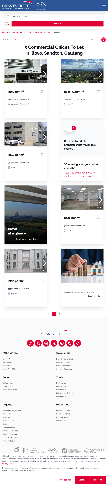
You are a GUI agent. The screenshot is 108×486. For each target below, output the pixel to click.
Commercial (16, 32)
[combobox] (34, 16)
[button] (19, 16)
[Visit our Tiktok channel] (77, 343)
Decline (82, 480)
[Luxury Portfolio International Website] (33, 451)
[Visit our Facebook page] (30, 343)
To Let (28, 32)
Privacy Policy (7, 464)
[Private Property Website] (71, 451)
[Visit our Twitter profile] (54, 343)
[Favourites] (42, 91)
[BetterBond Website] (11, 451)
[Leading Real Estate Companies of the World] (41, 6)
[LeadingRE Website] (53, 451)
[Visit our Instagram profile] (46, 343)
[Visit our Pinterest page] (69, 343)
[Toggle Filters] (7, 23)
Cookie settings (64, 480)
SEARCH (57, 23)
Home (5, 32)
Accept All (97, 480)
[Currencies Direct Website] (94, 451)
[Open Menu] (103, 5)
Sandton (38, 32)
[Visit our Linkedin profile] (38, 343)
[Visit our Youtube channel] (61, 343)
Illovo (48, 32)
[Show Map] (103, 39)
